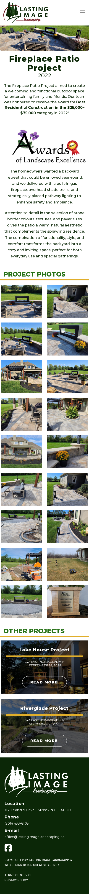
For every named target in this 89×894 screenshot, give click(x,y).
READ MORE (44, 682)
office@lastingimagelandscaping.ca (34, 837)
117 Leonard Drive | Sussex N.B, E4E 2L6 (38, 810)
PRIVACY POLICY (16, 880)
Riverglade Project (44, 708)
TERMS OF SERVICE (18, 875)
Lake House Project (44, 650)
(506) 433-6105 (17, 823)
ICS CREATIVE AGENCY (43, 865)
